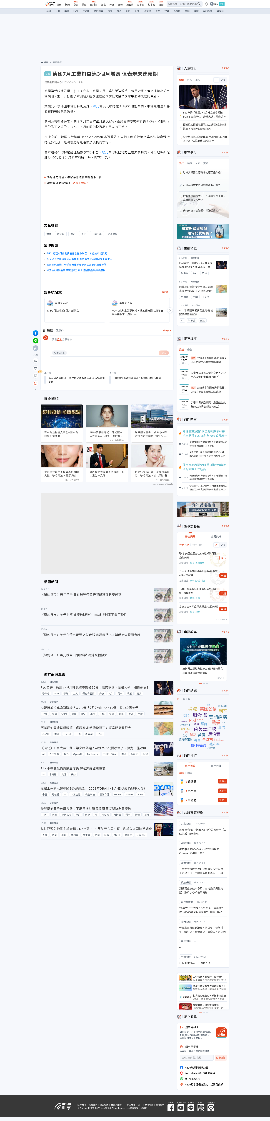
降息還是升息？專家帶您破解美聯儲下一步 (74, 177)
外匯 (112, 4)
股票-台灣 (195, 598)
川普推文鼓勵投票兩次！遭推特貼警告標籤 (137, 378)
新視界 (176, 11)
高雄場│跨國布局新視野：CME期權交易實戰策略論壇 (209, 389)
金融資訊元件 (117, 1104)
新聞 (67, 4)
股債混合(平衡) (197, 580)
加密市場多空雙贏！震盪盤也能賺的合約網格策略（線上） (208, 404)
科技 (75, 11)
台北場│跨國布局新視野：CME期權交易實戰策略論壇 (209, 360)
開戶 (223, 558)
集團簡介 (93, 1104)
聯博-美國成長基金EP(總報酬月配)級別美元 (198, 555)
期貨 (137, 11)
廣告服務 (104, 1104)
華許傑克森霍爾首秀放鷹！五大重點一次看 (107, 473)
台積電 (192, 791)
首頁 (59, 4)
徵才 (140, 1104)
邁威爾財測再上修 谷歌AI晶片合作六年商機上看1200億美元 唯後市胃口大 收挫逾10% (151, 434)
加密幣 (129, 4)
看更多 (165, 292)
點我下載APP (81, 183)
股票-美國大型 (197, 562)
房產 (157, 11)
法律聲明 (160, 1104)
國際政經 (57, 62)
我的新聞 (207, 11)
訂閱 (161, 4)
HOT (193, 358)
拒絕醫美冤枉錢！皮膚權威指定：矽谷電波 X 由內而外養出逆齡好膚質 (152, 473)
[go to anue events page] (206, 4)
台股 (75, 4)
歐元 (96, 106)
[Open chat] (35, 383)
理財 (166, 11)
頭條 (48, 11)
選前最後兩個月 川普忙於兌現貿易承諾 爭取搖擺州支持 (76, 380)
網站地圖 (149, 1104)
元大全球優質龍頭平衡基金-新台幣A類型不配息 (198, 573)
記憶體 (192, 781)
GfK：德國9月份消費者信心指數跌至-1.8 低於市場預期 (77, 253)
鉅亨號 (151, 4)
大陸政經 (195, 282)
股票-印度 (195, 611)
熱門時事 (98, 11)
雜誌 (196, 11)
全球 (120, 4)
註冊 (222, 4)
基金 (103, 4)
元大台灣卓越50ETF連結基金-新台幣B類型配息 (198, 591)
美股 (84, 4)
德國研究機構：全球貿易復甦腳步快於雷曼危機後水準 (77, 264)
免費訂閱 (220, 1057)
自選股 (220, 11)
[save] (35, 376)
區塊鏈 (147, 11)
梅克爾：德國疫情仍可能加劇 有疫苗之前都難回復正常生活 (79, 259)
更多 (223, 80)
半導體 (192, 800)
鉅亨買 (140, 4)
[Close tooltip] (62, 383)
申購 (223, 575)
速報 (110, 11)
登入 (216, 4)
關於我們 (82, 1104)
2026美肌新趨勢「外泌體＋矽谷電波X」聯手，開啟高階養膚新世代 (106, 434)
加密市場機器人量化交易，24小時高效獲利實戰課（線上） (208, 375)
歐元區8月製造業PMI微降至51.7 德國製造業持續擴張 (76, 270)
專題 (187, 11)
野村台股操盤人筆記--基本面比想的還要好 (61, 434)
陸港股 (93, 4)
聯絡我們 (131, 1104)
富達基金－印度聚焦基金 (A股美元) (198, 606)
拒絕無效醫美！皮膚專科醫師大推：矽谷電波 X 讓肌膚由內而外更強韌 (61, 473)
